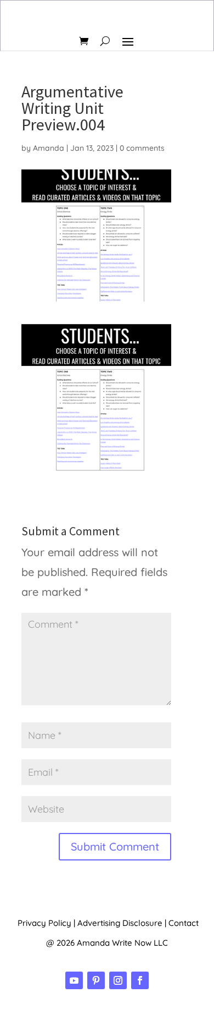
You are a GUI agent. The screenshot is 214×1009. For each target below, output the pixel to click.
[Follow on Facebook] (140, 980)
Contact (183, 923)
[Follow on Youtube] (74, 980)
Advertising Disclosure (119, 923)
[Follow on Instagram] (118, 980)
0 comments (142, 148)
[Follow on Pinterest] (96, 980)
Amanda (48, 148)
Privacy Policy (44, 923)
